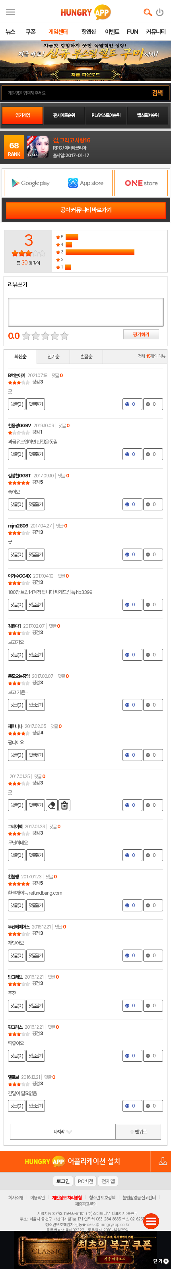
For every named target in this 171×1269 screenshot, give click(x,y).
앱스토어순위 (147, 115)
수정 (52, 805)
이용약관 (37, 1198)
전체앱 (108, 1181)
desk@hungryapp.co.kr (108, 1224)
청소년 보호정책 (102, 1198)
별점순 (86, 357)
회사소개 (15, 1198)
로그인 (63, 1181)
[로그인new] (160, 10)
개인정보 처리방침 (67, 1198)
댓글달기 (36, 404)
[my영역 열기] (10, 11)
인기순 (53, 357)
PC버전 (85, 1181)
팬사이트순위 (64, 115)
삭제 (64, 805)
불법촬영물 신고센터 (138, 1198)
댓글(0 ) (16, 404)
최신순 (20, 357)
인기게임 (23, 115)
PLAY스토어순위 (105, 115)
